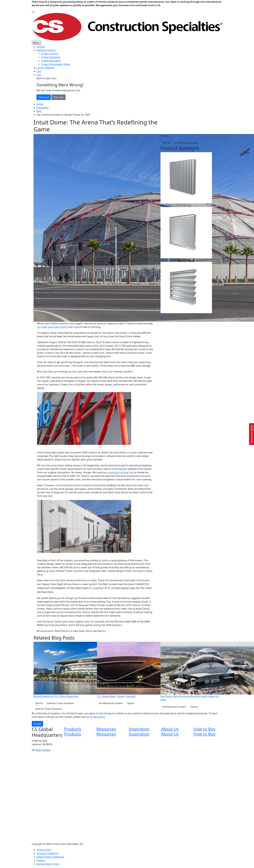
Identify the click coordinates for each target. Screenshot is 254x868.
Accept (37, 723)
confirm (63, 327)
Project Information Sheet (55, 64)
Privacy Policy (43, 849)
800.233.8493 (43, 750)
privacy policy (97, 716)
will (57, 327)
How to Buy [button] (204, 729)
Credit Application (51, 60)
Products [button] (72, 729)
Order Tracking (49, 53)
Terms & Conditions (47, 853)
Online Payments (50, 57)
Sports (166, 142)
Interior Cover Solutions (48, 708)
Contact (40, 46)
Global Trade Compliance (50, 856)
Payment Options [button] (46, 50)
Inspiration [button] (139, 729)
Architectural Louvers (186, 142)
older (44, 327)
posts (51, 327)
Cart (38, 71)
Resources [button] (106, 729)
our (39, 327)
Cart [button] (38, 74)
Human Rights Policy (47, 864)
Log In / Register (45, 67)
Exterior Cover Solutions (60, 703)
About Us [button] (170, 729)
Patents (40, 860)
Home (39, 104)
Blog (38, 111)
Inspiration (42, 107)
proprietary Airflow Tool (120, 472)
